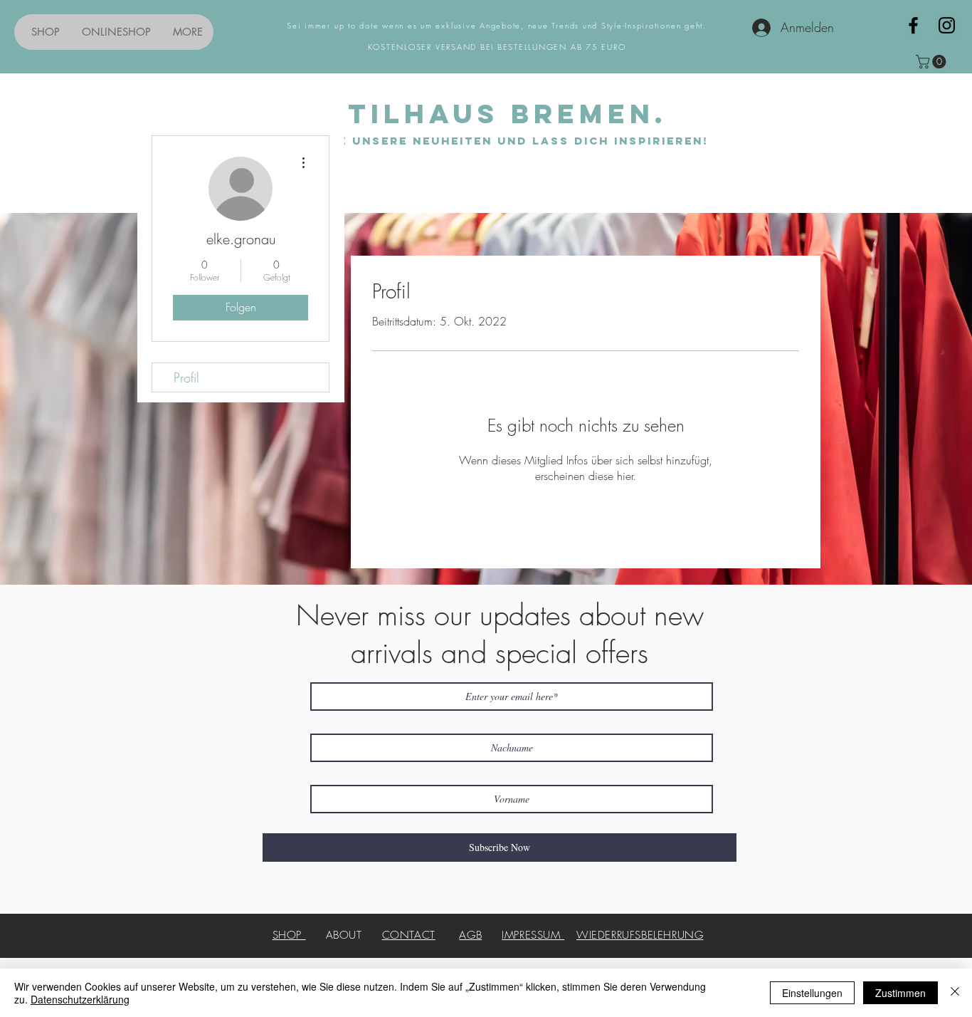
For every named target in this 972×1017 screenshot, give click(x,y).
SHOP (289, 935)
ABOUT (344, 935)
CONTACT (408, 935)
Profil (186, 377)
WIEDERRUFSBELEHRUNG (639, 935)
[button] (932, 61)
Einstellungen (812, 993)
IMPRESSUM (533, 935)
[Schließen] (954, 993)
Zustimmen (900, 993)
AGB (470, 935)
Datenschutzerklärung (80, 999)
